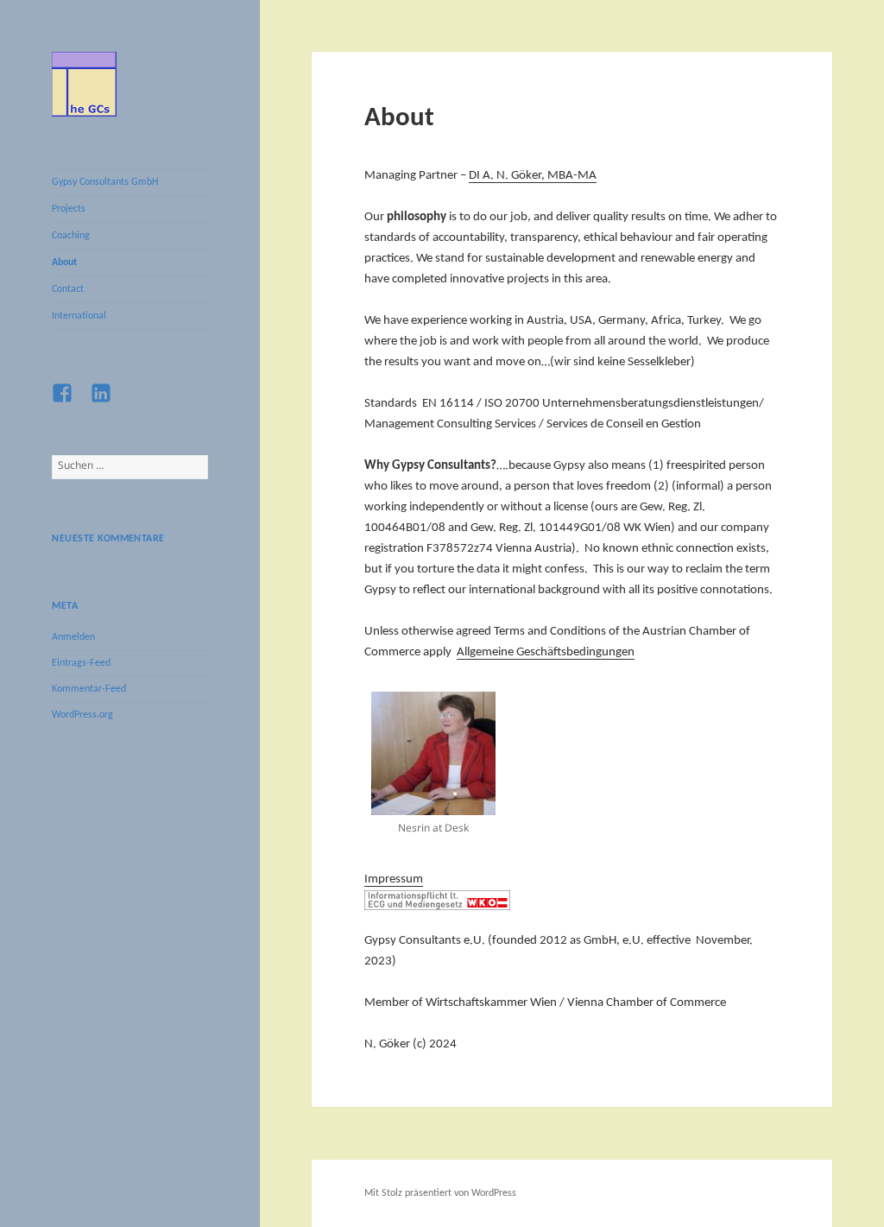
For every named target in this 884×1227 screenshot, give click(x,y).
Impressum (393, 879)
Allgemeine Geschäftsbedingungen (546, 652)
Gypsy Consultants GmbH (105, 182)
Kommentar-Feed (89, 689)
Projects (68, 209)
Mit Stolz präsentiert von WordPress (440, 1193)
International (79, 316)
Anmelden (73, 637)
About (64, 262)
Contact (68, 289)
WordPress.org (82, 715)
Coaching (71, 236)
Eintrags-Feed (81, 663)
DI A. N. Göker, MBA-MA (533, 175)
